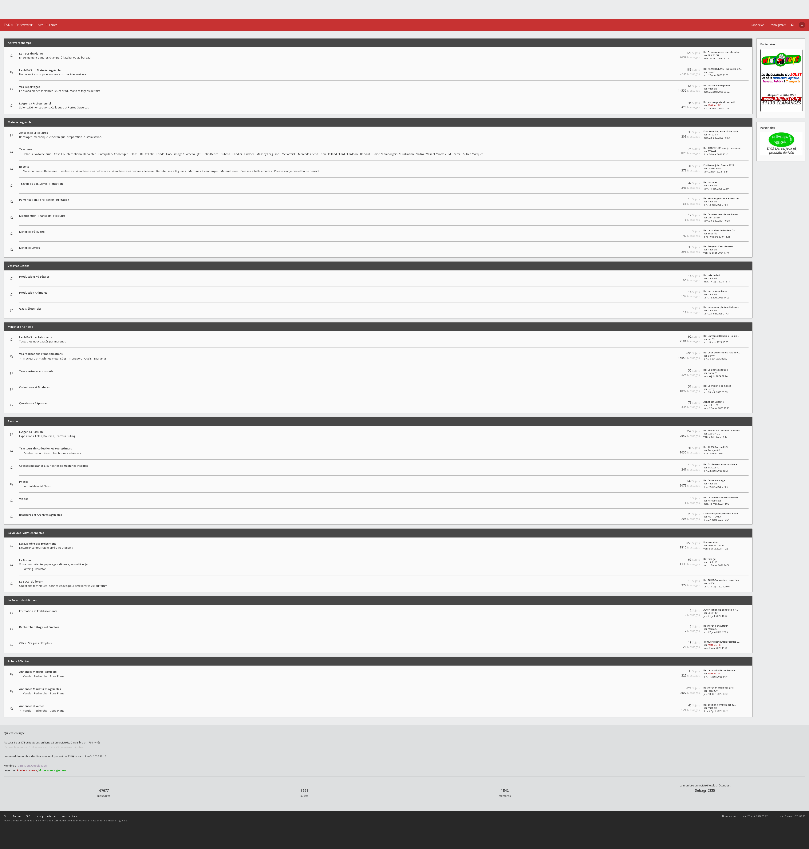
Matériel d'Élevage (32, 232)
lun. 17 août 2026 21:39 (716, 75)
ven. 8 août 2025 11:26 (715, 548)
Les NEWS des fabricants (35, 337)
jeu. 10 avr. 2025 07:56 (715, 486)
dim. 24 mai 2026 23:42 (716, 154)
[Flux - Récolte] (669, 167)
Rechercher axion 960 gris (718, 687)
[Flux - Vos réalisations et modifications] (669, 354)
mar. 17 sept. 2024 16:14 (716, 281)
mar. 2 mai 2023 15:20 (715, 648)
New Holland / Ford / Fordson (339, 154)
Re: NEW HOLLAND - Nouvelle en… (722, 68)
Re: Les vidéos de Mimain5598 (720, 497)
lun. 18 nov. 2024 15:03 (715, 342)
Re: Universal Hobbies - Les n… (721, 335)
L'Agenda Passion (31, 432)
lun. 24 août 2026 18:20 (716, 470)
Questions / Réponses (33, 403)
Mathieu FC (714, 105)
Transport (75, 358)
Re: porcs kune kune (715, 291)
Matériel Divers (29, 248)
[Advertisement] (404, 9)
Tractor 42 (713, 467)
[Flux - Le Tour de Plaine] (669, 54)
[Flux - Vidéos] (669, 499)
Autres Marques (473, 154)
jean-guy (713, 690)
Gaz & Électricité (30, 308)
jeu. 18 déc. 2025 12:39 (715, 693)
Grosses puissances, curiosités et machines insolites (53, 466)
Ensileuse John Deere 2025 (718, 165)
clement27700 (716, 545)
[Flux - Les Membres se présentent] (669, 544)
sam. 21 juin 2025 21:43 (716, 313)
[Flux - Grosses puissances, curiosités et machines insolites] (669, 466)
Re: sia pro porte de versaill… (720, 102)
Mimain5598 (714, 500)
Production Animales (33, 292)
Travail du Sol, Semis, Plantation (41, 184)
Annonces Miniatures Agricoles (40, 689)
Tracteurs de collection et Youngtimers (45, 448)
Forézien (713, 134)
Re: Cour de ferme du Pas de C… (722, 352)
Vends (27, 676)
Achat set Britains (713, 401)
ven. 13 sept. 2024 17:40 (716, 252)
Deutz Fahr (147, 154)
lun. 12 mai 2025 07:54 (715, 204)
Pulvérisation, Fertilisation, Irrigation (44, 200)
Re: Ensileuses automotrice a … (721, 464)
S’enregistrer (778, 25)
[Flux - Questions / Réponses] (669, 403)
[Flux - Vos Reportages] (669, 87)
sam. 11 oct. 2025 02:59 (716, 188)
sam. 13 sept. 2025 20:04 (716, 586)
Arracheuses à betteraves (93, 171)
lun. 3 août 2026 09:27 (715, 358)
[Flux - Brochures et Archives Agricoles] (669, 515)
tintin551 (713, 372)
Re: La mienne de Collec (717, 385)
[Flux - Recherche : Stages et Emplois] (669, 627)
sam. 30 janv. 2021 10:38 (716, 220)
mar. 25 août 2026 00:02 (716, 91)
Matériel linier (229, 171)
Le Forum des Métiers (22, 600)
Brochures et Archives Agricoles (40, 515)
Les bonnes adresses (67, 453)
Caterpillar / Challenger (113, 154)
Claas (134, 154)
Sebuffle (712, 233)
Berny (711, 355)
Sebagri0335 (705, 790)
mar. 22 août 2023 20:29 (716, 408)
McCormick (289, 154)
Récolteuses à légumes (171, 171)
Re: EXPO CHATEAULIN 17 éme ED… (723, 430)
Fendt (160, 154)
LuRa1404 (713, 612)
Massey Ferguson (268, 154)
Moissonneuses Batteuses (40, 171)
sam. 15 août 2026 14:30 (716, 565)
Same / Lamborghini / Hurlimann (393, 154)
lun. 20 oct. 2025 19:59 (715, 392)
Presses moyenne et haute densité (296, 171)
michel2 (712, 88)
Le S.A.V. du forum (31, 581)
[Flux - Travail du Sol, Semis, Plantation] (669, 184)
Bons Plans (57, 676)
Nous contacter (70, 816)
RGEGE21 (713, 404)
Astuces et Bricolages (33, 133)
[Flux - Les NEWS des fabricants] (669, 337)
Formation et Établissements (38, 611)
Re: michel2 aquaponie (716, 85)
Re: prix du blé (711, 275)
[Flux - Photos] (669, 482)
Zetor (456, 154)
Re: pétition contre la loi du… (719, 704)
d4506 (711, 583)
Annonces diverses (31, 706)
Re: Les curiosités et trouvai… (720, 670)
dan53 (711, 339)
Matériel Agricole (20, 122)
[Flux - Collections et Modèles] (669, 387)
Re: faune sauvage (714, 480)
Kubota (225, 154)
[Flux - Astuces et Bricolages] (669, 133)
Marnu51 (713, 628)
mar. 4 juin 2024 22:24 (715, 376)
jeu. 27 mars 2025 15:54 (716, 519)
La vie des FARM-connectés (26, 533)
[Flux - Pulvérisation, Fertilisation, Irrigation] (669, 200)
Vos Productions (18, 266)
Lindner (249, 154)
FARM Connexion (18, 24)
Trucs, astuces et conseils (36, 371)
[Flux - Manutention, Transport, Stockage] (669, 216)
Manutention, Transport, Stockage (42, 216)
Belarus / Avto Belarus (37, 154)
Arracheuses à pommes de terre (133, 171)
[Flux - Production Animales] (669, 293)
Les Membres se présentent (37, 543)
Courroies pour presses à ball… (721, 513)
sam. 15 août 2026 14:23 (716, 297)
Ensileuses (67, 171)
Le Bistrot (25, 560)
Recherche (40, 676)
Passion (13, 421)
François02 (714, 450)
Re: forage (709, 558)
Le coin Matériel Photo (37, 486)
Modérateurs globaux (52, 770)
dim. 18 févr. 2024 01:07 (716, 453)
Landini (237, 154)
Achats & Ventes (18, 661)
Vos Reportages (29, 87)
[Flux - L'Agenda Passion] (669, 432)
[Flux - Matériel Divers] (669, 248)
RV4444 (712, 151)
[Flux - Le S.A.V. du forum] (669, 582)
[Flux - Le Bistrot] (669, 560)
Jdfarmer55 (714, 168)
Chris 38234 (714, 217)
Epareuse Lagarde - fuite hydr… (721, 131)
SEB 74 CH (713, 55)
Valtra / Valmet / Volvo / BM (433, 154)
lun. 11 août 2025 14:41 (716, 676)
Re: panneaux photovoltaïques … (722, 307)
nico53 (711, 72)
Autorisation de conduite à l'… (720, 609)
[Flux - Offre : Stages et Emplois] (669, 643)
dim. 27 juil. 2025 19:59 (715, 711)
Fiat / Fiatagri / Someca (180, 154)
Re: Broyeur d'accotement (718, 246)
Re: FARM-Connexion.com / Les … (722, 580)
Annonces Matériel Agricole (38, 672)
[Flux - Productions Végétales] (669, 277)
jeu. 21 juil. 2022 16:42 (715, 616)
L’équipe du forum (45, 816)
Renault (365, 154)
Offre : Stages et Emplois (35, 643)
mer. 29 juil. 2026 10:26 (716, 58)
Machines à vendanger (203, 171)
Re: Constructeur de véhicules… (721, 214)
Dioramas (100, 358)
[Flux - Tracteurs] (669, 149)
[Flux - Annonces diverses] (669, 706)
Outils (88, 358)
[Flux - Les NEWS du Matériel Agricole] (669, 70)
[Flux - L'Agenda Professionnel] (669, 104)
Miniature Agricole (20, 327)
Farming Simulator (34, 569)
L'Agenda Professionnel (35, 103)
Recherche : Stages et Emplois (39, 627)
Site (40, 25)
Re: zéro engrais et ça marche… (722, 198)
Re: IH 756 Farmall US (715, 447)
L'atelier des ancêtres (37, 453)
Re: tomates (710, 182)
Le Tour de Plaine (31, 53)
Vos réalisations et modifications (41, 354)
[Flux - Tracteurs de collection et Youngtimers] (669, 449)
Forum (53, 25)
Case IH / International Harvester (75, 154)
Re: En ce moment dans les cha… (722, 52)
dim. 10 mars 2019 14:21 (716, 236)
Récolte (24, 166)
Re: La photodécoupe (715, 369)
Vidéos (23, 499)
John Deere (211, 154)
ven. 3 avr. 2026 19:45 (715, 436)
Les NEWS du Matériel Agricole (40, 70)
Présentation (710, 542)
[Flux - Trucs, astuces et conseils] (669, 371)
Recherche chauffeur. (716, 625)
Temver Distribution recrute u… (721, 641)
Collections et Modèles (34, 387)
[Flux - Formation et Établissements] (669, 611)
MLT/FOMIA (714, 516)
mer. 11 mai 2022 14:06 (716, 503)
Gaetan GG (714, 433)
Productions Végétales (34, 276)
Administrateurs (27, 770)
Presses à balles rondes (256, 171)
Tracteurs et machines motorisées (45, 358)
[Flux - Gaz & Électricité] (669, 309)
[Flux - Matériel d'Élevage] (669, 232)
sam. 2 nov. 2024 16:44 (715, 171)
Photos (23, 482)
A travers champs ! (20, 43)
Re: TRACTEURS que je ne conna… (722, 148)
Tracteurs (25, 149)
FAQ (28, 816)
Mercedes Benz (308, 154)
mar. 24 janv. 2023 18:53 (716, 137)
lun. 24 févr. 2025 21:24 (716, 108)
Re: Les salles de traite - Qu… (720, 230)
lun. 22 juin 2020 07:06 (715, 632)
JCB (199, 154)
